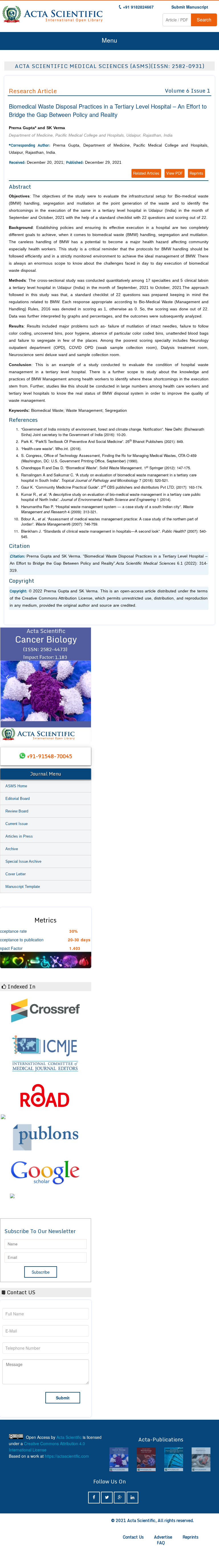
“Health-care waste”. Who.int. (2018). (51, 448)
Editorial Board (17, 798)
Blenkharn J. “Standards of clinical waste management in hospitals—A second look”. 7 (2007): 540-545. (114, 534)
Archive (11, 849)
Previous (7, 684)
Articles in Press (19, 836)
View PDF (174, 173)
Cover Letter (15, 874)
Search (204, 19)
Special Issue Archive (23, 861)
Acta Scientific (69, 1437)
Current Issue (16, 824)
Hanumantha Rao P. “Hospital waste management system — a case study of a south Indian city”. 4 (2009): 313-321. (107, 509)
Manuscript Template (22, 886)
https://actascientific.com (67, 1456)
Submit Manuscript (189, 7)
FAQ (161, 1542)
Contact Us (133, 1537)
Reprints (196, 173)
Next (84, 684)
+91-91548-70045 (49, 756)
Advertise (163, 1537)
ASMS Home (16, 786)
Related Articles (146, 173)
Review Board (16, 811)
